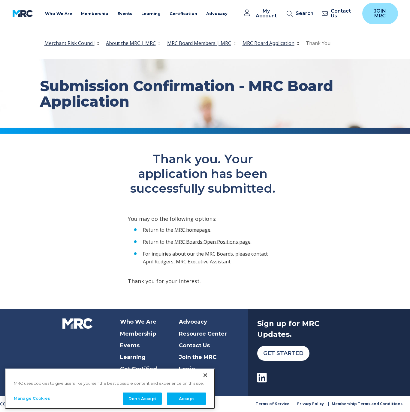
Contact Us (194, 345)
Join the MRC (197, 357)
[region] (110, 389)
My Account (266, 13)
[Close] (205, 375)
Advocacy (193, 322)
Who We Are (138, 322)
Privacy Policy (310, 403)
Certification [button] (183, 13)
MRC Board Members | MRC (199, 43)
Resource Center (203, 333)
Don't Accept (142, 398)
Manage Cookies (32, 398)
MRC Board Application (268, 43)
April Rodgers (158, 261)
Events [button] (124, 13)
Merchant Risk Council (69, 43)
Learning (133, 357)
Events (130, 345)
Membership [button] (94, 13)
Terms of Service (272, 403)
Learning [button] (151, 13)
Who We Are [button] (58, 13)
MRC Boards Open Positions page (212, 241)
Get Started (283, 353)
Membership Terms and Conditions (367, 403)
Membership (138, 333)
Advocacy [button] (217, 13)
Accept (186, 398)
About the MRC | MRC (131, 43)
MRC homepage (192, 229)
